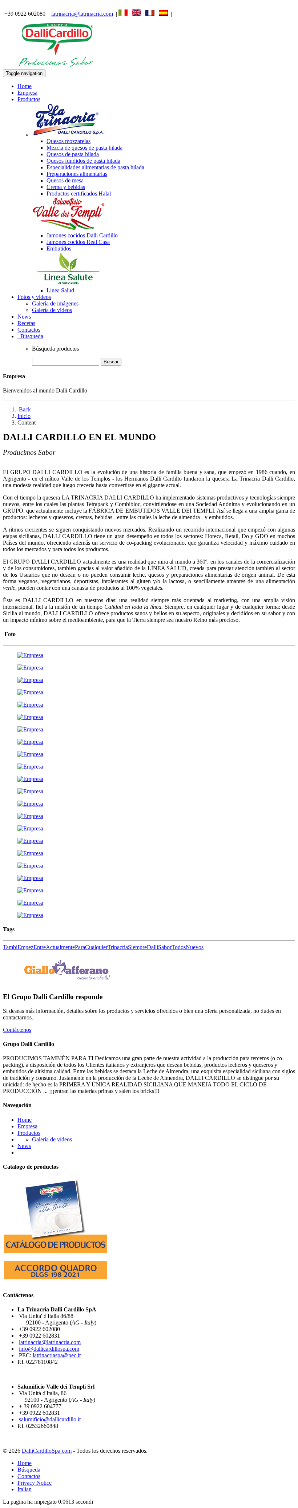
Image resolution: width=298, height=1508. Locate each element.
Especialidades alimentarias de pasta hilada (95, 167)
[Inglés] (136, 14)
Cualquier (96, 947)
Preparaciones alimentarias (77, 174)
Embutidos (59, 248)
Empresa (27, 93)
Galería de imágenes (55, 303)
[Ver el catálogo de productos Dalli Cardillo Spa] (55, 1254)
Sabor (165, 947)
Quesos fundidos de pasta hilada (83, 161)
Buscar (111, 361)
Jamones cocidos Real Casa (78, 242)
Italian (24, 1489)
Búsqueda (30, 336)
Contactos (28, 330)
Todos (179, 947)
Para (80, 947)
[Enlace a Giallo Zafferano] (66, 982)
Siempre (137, 947)
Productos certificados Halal (79, 193)
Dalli (152, 947)
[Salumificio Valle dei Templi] (68, 229)
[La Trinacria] (68, 134)
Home (24, 86)
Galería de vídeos (52, 310)
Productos (28, 1133)
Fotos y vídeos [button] (34, 297)
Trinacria (118, 947)
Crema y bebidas (66, 187)
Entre (39, 947)
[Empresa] (30, 655)
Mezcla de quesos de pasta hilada (84, 148)
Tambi (10, 947)
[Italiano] (123, 14)
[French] (149, 14)
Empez (25, 947)
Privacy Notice (34, 1483)
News (24, 316)
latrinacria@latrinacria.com (82, 14)
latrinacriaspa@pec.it (57, 1355)
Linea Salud (60, 290)
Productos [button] (28, 99)
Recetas (26, 323)
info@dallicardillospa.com (49, 1349)
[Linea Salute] (68, 284)
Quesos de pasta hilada (73, 154)
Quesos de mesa (65, 180)
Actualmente (60, 947)
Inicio (24, 416)
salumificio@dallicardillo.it (50, 1419)
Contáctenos (17, 1030)
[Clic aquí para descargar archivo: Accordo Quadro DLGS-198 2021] (55, 1281)
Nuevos (195, 947)
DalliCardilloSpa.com (47, 1451)
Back (25, 409)
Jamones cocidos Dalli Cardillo (82, 235)
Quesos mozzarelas (68, 141)
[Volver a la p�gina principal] (57, 66)
